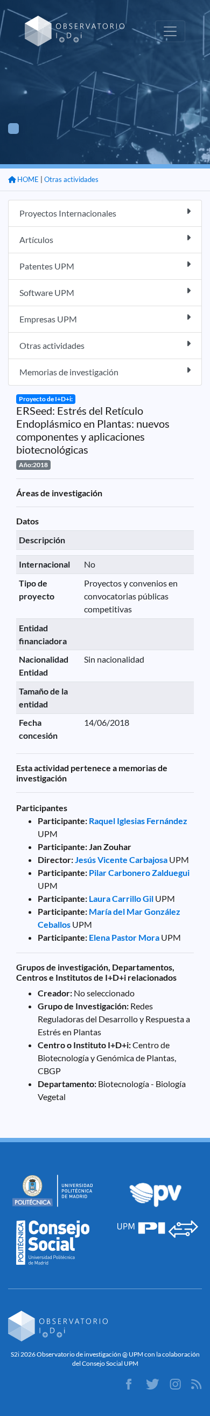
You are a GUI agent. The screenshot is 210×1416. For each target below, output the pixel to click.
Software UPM (46, 292)
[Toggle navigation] (170, 31)
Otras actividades (71, 179)
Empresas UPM (48, 319)
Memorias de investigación (68, 372)
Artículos (36, 239)
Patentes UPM (46, 266)
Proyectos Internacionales (67, 213)
